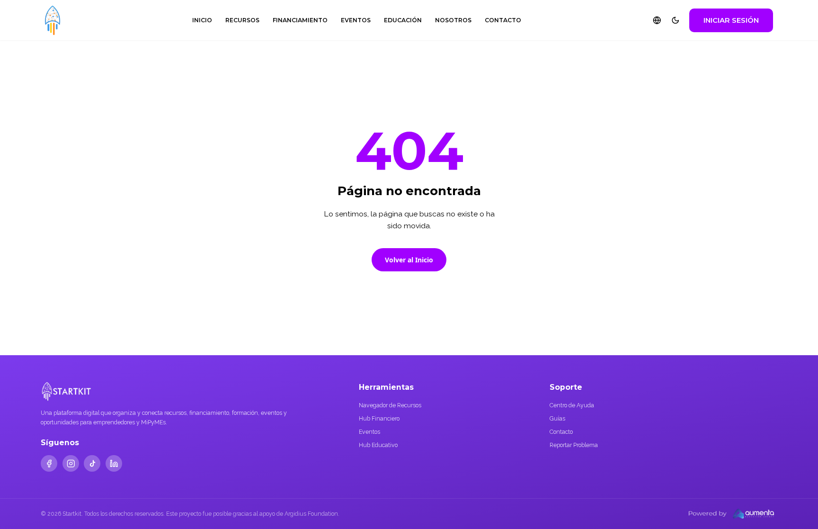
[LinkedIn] (114, 463)
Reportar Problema (574, 444)
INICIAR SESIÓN (731, 20)
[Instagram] (70, 463)
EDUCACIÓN (403, 20)
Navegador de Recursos (390, 405)
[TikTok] (92, 463)
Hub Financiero (379, 418)
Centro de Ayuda (572, 405)
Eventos (369, 431)
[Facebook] (49, 463)
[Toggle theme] (675, 20)
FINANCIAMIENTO (300, 20)
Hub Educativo (378, 444)
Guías (557, 418)
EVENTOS (356, 20)
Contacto (561, 431)
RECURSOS (242, 20)
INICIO (202, 20)
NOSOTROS (453, 20)
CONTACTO (503, 20)
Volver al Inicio (409, 259)
